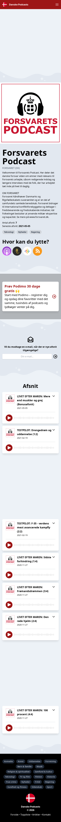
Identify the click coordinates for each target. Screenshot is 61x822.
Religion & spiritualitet (19, 771)
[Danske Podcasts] (30, 798)
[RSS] (37, 251)
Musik (40, 766)
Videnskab (37, 787)
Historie (51, 776)
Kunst (21, 761)
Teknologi (9, 232)
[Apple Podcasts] (7, 251)
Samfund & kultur (43, 771)
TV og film (25, 776)
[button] (57, 4)
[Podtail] (17, 251)
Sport (49, 787)
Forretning (50, 761)
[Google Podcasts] (27, 251)
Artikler (36, 814)
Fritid (37, 781)
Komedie (8, 761)
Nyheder (22, 232)
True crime (11, 781)
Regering (35, 232)
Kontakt (46, 814)
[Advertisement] (30, 39)
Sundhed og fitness (17, 787)
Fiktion (38, 776)
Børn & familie (24, 766)
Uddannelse (34, 761)
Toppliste (25, 814)
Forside (14, 814)
